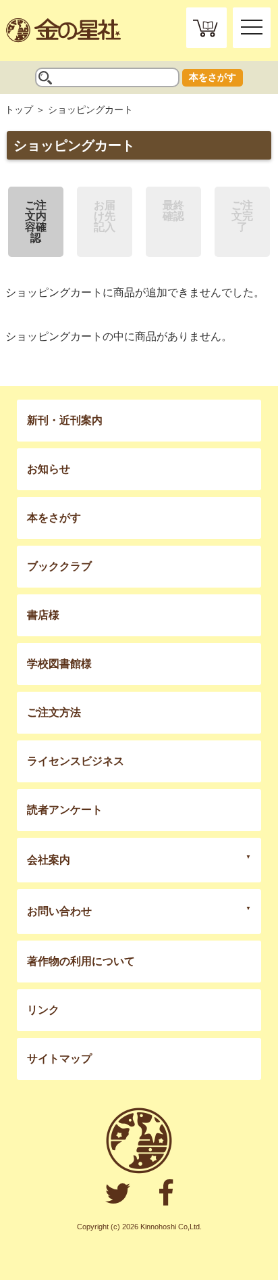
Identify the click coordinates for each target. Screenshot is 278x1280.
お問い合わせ (59, 911)
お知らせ (48, 469)
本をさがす (212, 77)
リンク (43, 1010)
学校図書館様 (59, 663)
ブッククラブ (59, 566)
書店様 (43, 615)
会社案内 (48, 860)
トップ (19, 109)
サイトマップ (59, 1058)
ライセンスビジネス (75, 761)
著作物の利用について (81, 961)
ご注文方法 (54, 712)
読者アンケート (65, 809)
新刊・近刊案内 (65, 420)
